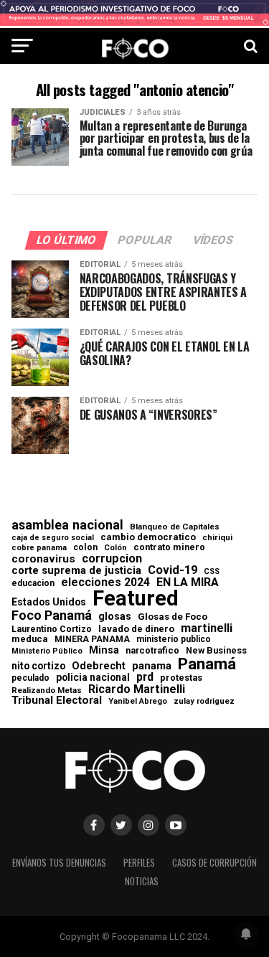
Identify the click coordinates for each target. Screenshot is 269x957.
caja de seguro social (52, 538)
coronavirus (43, 559)
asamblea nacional (67, 525)
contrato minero (169, 547)
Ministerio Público (46, 652)
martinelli (206, 628)
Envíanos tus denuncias (59, 862)
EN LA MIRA (187, 582)
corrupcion (112, 559)
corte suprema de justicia (76, 570)
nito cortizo (38, 666)
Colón (115, 548)
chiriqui (217, 538)
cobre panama (39, 548)
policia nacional (93, 678)
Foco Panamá (51, 615)
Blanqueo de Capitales (175, 527)
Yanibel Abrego (137, 701)
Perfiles (139, 862)
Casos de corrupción (214, 862)
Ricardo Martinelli (136, 689)
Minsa (104, 650)
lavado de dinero (136, 629)
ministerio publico (173, 639)
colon (85, 547)
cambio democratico (148, 537)
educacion (33, 583)
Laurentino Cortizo (51, 629)
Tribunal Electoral (56, 700)
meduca (29, 639)
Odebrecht (99, 666)
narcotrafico (152, 650)
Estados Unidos (48, 603)
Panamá (207, 663)
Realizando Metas (46, 690)
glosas (114, 616)
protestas (181, 678)
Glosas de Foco (172, 616)
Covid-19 (172, 570)
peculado (30, 678)
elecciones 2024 (105, 582)
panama (151, 666)
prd (145, 677)
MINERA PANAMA (92, 639)
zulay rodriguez (204, 702)
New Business (216, 651)
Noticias (142, 881)
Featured (136, 598)
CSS (212, 572)
